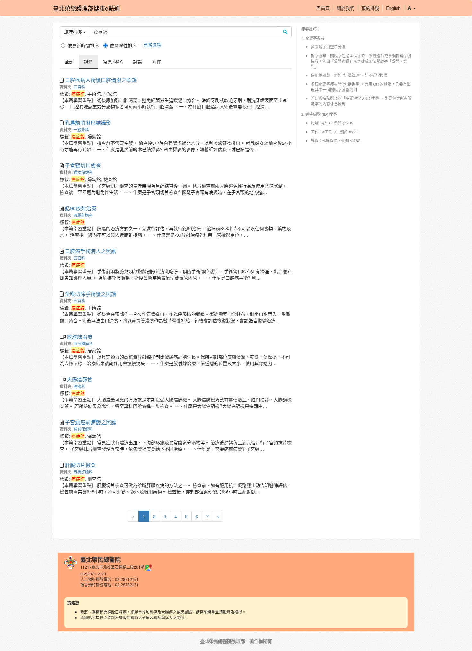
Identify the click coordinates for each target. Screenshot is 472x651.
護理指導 (73, 32)
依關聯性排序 (123, 45)
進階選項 (152, 44)
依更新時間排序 (83, 45)
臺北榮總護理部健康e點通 (86, 8)
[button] (411, 8)
